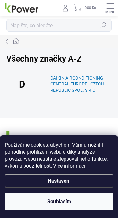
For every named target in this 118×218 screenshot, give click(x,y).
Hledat (103, 25)
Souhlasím (59, 201)
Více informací (69, 166)
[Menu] (110, 8)
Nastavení (59, 181)
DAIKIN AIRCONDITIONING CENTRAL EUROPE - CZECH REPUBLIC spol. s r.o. (77, 84)
